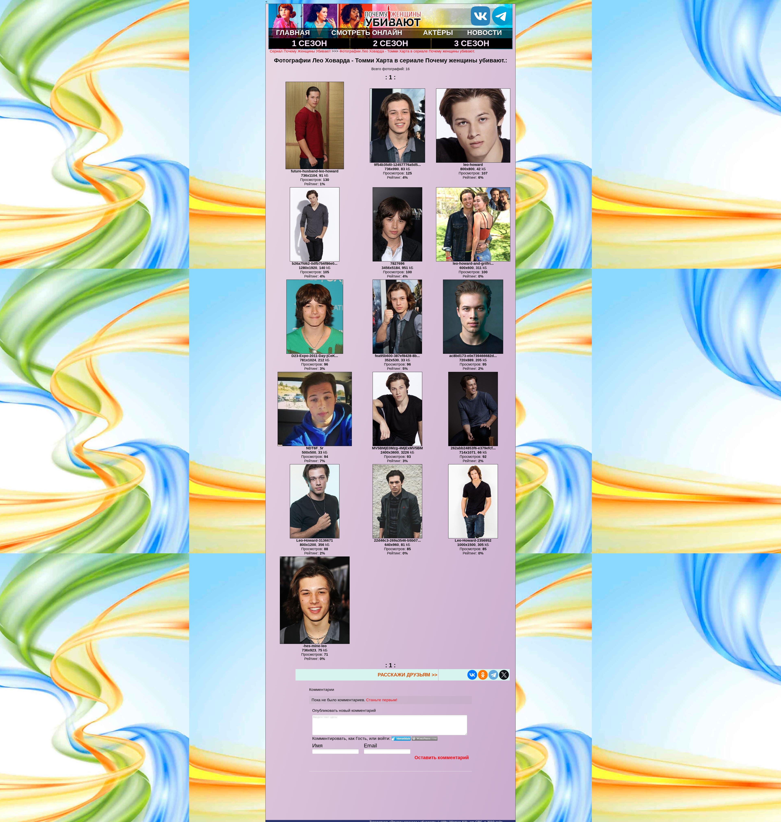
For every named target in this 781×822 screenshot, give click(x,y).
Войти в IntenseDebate (401, 738)
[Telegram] (493, 675)
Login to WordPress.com (424, 738)
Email (370, 745)
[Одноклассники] (483, 675)
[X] (504, 675)
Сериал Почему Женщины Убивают (300, 51)
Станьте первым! (381, 700)
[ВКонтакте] (472, 675)
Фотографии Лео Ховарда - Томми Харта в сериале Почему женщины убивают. (407, 51)
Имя (317, 745)
